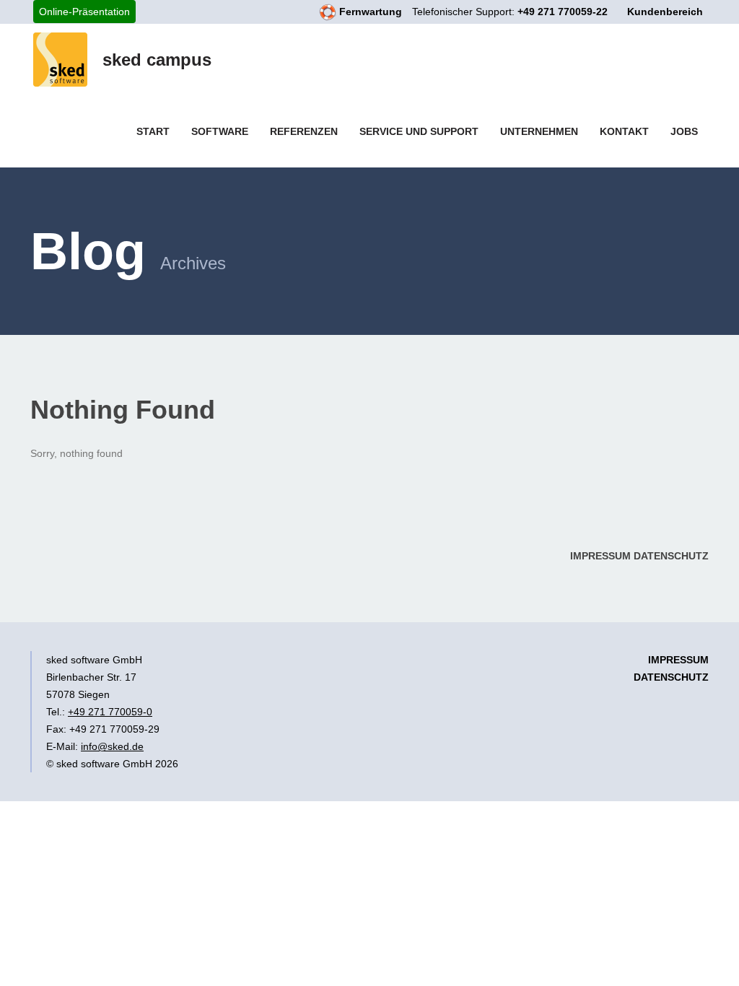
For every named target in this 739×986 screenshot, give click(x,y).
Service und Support (418, 131)
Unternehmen (539, 131)
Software (219, 131)
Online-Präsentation (84, 11)
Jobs (684, 131)
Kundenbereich (665, 11)
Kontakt (624, 131)
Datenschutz (671, 556)
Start (153, 131)
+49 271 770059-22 (562, 11)
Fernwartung (369, 11)
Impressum (600, 556)
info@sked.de (112, 746)
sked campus (156, 59)
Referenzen (304, 131)
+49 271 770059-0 (110, 711)
